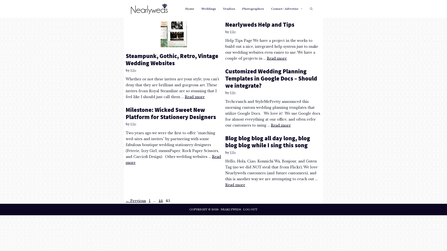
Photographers (253, 8)
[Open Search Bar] (311, 9)
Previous (136, 201)
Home (189, 8)
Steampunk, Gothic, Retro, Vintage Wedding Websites (172, 59)
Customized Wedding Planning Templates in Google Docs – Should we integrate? (271, 78)
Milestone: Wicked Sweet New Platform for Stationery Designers (171, 113)
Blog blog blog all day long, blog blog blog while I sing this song (267, 142)
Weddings (208, 8)
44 (161, 201)
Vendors (229, 8)
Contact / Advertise (285, 8)
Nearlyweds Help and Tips (259, 24)
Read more (195, 97)
